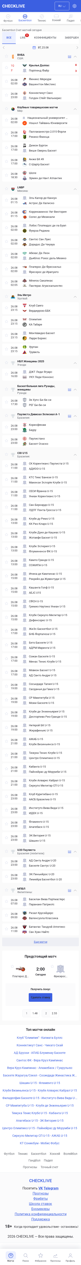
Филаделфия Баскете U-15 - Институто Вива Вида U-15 (39, 1098)
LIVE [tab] (24, 36)
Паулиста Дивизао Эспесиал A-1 (38, 414)
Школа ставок (40, 1204)
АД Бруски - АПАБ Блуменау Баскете (39, 1052)
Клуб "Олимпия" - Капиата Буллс (39, 1037)
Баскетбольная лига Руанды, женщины (36, 387)
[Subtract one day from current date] (77, 47)
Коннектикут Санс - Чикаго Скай (40, 1045)
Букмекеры (40, 1209)
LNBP (20, 187)
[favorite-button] (6, 56)
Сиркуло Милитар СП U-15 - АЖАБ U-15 (39, 1135)
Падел (48, 1160)
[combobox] (62, 6)
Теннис (23, 1153)
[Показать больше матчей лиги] (69, 57)
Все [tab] (8, 37)
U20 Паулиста (26, 850)
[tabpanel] (40, 498)
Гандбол (34, 1160)
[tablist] (40, 38)
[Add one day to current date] (3, 47)
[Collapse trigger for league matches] (75, 56)
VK (40, 1188)
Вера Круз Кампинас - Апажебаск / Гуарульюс (39, 1068)
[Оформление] (74, 6)
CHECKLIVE (13, 6)
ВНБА (21, 54)
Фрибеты (40, 1199)
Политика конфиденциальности (41, 1214)
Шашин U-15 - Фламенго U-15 (39, 1083)
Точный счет (49, 1167)
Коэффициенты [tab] (45, 37)
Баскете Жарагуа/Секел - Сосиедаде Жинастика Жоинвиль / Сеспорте (39, 1076)
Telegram (51, 1188)
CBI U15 (22, 453)
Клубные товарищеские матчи (37, 107)
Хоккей (55, 1153)
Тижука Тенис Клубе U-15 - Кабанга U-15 (40, 1113)
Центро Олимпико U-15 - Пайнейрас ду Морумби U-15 (39, 1128)
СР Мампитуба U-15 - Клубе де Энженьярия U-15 (40, 1105)
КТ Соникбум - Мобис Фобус (39, 1143)
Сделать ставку (40, 997)
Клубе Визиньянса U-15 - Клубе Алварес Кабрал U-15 (40, 1090)
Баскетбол (38, 1153)
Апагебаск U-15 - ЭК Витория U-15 (40, 1120)
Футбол (9, 1153)
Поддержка (40, 1219)
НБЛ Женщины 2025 (30, 361)
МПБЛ (21, 888)
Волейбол (70, 1153)
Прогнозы (30, 1167)
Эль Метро (24, 295)
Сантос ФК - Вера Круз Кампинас (39, 1060)
